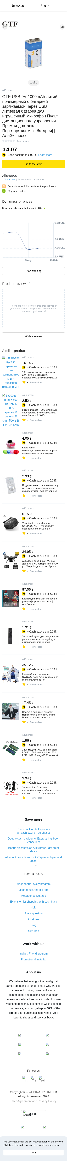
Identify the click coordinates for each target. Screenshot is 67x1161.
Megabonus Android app (33, 889)
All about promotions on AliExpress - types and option (33, 859)
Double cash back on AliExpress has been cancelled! (33, 840)
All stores (33, 919)
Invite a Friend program (33, 953)
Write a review (33, 336)
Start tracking (34, 271)
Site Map (33, 931)
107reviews (8, 179)
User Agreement (21, 1101)
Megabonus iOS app (33, 895)
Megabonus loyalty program (34, 883)
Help (33, 907)
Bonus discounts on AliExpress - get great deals (33, 849)
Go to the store (33, 164)
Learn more (45, 154)
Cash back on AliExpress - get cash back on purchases (33, 831)
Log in (45, 5)
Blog (33, 925)
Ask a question (34, 913)
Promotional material (33, 959)
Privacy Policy (47, 1101)
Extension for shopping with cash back (33, 901)
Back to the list (4, 27)
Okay (33, 1152)
